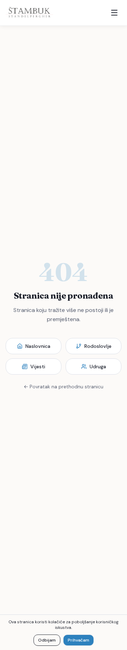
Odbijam (47, 640)
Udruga (98, 366)
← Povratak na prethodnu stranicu (63, 386)
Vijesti (37, 366)
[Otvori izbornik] (114, 13)
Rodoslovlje (97, 346)
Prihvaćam (78, 640)
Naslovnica (37, 346)
